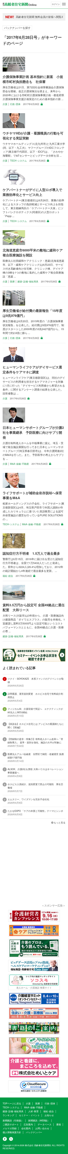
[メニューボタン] (64, 4)
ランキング (8, 1115)
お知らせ (49, 1115)
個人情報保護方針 (12, 1132)
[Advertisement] (34, 868)
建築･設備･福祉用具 (27, 281)
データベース (44, 1124)
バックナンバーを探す (17, 28)
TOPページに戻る (12, 1103)
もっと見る (59, 822)
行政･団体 (15, 104)
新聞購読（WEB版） (39, 1120)
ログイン (56, 4)
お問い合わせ (42, 1128)
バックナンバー (34, 1132)
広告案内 (28, 1124)
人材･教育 (33, 1111)
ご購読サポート (11, 1124)
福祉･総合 (8, 575)
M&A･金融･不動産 (19, 463)
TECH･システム (18, 160)
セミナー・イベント (29, 1115)
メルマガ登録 (10, 1128)
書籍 (58, 1124)
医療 (12, 281)
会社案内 (26, 1128)
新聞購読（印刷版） (13, 1120)
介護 (5, 104)
